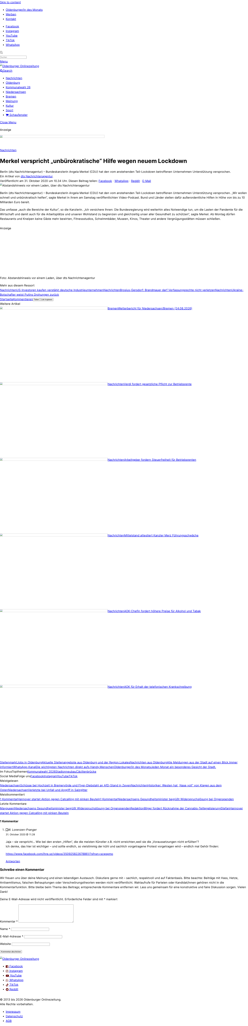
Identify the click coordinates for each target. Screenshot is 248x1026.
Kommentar (9, 921)
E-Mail (146, 181)
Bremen (11, 96)
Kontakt (11, 19)
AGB (9, 1021)
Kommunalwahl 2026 (41, 771)
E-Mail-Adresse (11, 936)
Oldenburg (13, 82)
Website (5, 944)
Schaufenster (18, 115)
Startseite (6, 299)
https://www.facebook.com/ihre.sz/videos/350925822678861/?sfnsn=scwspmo (59, 854)
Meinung (12, 101)
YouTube (12, 35)
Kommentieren (23, 299)
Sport (9, 110)
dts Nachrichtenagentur (37, 176)
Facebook (12, 26)
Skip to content (10, 2)
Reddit (135, 181)
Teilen (36, 299)
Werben (11, 14)
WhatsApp (13, 45)
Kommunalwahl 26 (18, 87)
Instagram (12, 31)
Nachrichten (14, 78)
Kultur (10, 105)
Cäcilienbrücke (86, 771)
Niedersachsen (16, 92)
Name (5, 929)
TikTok (10, 40)
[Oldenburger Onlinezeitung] (19, 959)
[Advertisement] (124, 253)
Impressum (13, 1011)
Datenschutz (14, 1016)
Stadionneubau (66, 771)
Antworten (13, 861)
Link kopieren (46, 299)
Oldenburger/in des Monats (24, 9)
